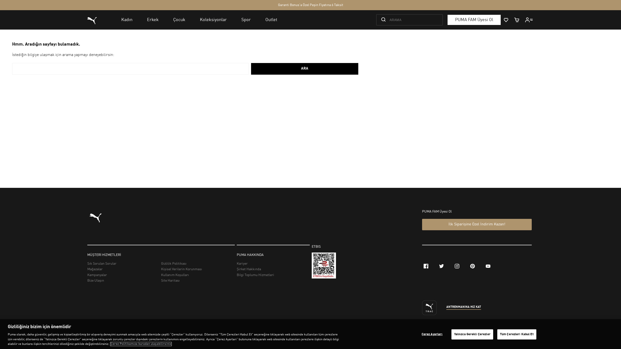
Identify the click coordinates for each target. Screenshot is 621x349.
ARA (304, 69)
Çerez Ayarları (432, 334)
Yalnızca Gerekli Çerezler (472, 334)
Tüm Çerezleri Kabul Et (517, 334)
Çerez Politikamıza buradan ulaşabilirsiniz (141, 344)
